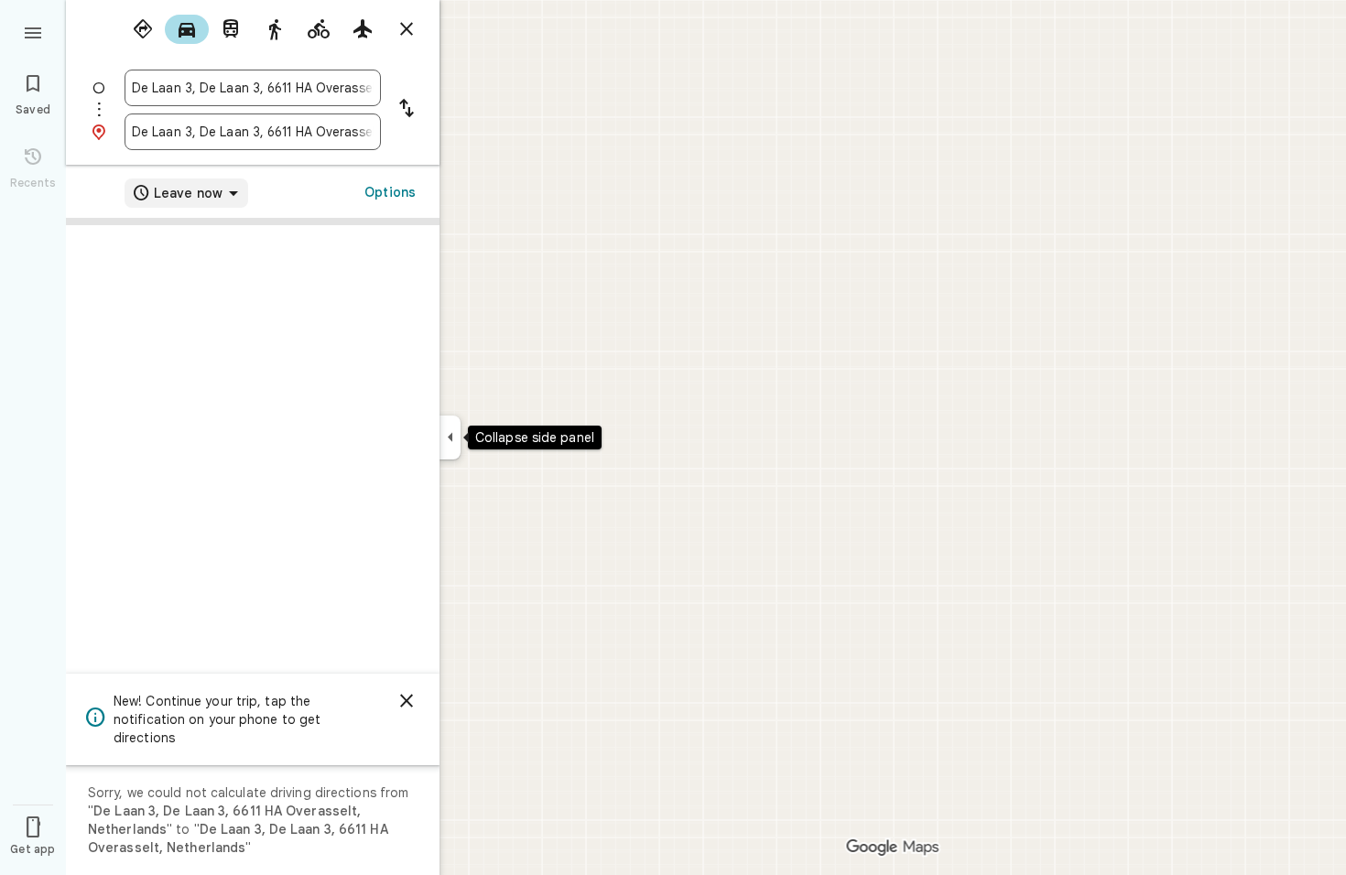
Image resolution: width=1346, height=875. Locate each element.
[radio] (143, 29)
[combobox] (253, 88)
